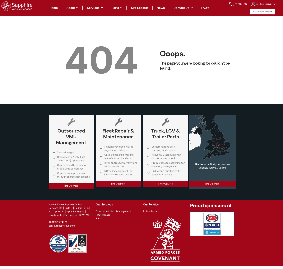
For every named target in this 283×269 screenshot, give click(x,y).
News (161, 8)
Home (54, 8)
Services (93, 8)
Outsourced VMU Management (71, 137)
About (70, 8)
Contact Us (181, 8)
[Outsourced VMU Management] (71, 122)
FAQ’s (205, 8)
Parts (115, 8)
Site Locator (139, 8)
